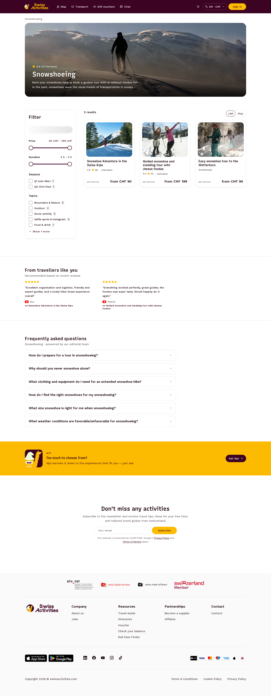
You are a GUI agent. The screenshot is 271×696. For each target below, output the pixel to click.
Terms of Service (132, 541)
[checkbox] (30, 181)
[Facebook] (94, 658)
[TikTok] (121, 658)
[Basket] (198, 6)
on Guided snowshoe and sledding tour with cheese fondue (132, 307)
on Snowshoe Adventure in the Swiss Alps (49, 305)
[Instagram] (112, 658)
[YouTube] (103, 658)
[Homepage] (38, 6)
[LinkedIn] (85, 658)
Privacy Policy (161, 538)
